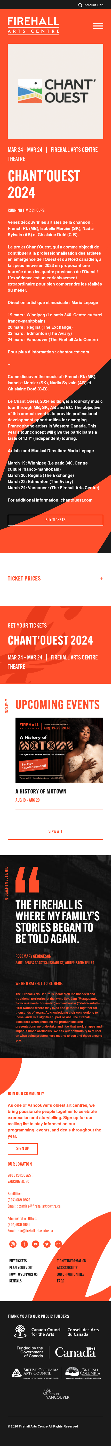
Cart (100, 5)
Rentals (15, 1281)
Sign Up (22, 1149)
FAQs (60, 1281)
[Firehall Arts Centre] (33, 34)
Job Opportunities (70, 1275)
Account (90, 5)
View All (56, 832)
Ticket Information (71, 1261)
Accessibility (67, 1268)
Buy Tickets (55, 520)
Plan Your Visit (21, 1268)
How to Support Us (23, 1275)
